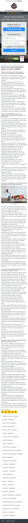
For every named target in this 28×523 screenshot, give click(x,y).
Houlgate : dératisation (8, 419)
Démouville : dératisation (9, 515)
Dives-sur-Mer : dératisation (10, 430)
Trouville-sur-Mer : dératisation (11, 436)
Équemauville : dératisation (9, 460)
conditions (14, 46)
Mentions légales (10, 521)
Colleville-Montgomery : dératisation (12, 495)
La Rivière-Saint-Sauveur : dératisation (12, 502)
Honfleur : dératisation (8, 484)
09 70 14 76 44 (15, 29)
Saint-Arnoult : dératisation (9, 423)
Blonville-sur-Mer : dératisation (10, 416)
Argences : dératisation (8, 512)
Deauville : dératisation (8, 426)
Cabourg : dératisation (8, 443)
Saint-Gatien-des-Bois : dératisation (12, 450)
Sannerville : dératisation (9, 488)
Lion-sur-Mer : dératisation (9, 498)
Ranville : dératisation (8, 481)
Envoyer (14, 50)
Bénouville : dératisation (9, 491)
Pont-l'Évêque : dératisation (10, 447)
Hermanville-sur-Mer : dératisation (11, 505)
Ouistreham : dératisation (9, 464)
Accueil (3, 521)
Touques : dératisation (8, 433)
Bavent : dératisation (8, 457)
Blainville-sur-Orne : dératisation (11, 508)
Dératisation (4, 65)
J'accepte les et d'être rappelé (14, 46)
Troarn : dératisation (8, 474)
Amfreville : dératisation (9, 467)
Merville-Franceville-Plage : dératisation (13, 454)
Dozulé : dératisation (8, 440)
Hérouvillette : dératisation (9, 477)
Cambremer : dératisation (9, 471)
